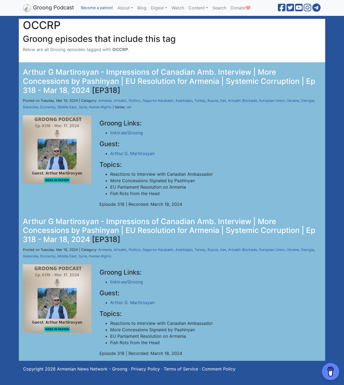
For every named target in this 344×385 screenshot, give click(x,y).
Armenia (105, 101)
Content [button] (196, 7)
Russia (212, 101)
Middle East (67, 107)
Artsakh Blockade (242, 101)
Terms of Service (181, 369)
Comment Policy (218, 369)
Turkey (200, 101)
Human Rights (100, 107)
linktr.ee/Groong (126, 132)
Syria (83, 107)
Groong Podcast (52, 7)
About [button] (123, 7)
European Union (272, 101)
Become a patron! (97, 7)
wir (129, 107)
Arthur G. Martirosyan (132, 153)
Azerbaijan (183, 101)
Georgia (307, 101)
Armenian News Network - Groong (92, 369)
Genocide (30, 107)
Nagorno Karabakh (158, 101)
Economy (47, 107)
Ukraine (293, 101)
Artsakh (120, 101)
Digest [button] (157, 7)
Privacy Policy (145, 369)
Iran (223, 101)
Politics (135, 101)
